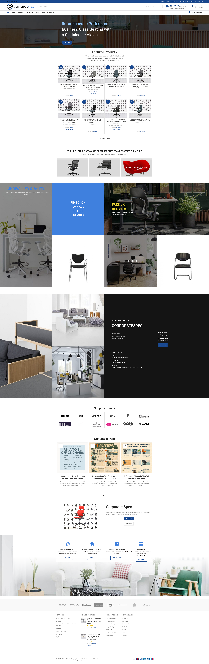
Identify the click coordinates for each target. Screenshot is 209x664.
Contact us (58, 628)
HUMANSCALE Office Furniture (140, 90)
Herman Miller (126, 624)
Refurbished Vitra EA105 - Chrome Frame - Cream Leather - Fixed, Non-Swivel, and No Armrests (94, 637)
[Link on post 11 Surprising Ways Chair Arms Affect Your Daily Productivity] (104, 458)
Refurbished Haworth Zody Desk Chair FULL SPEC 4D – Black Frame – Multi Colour (92, 120)
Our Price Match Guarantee (63, 618)
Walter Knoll (125, 627)
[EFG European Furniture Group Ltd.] (112, 416)
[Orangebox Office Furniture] (74, 605)
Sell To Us (58, 621)
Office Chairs (109, 629)
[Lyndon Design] (81, 424)
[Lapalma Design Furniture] (147, 605)
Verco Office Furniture (93, 89)
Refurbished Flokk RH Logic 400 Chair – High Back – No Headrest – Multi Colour (116, 86)
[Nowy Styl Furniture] (144, 424)
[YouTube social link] (14, 1)
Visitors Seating (110, 635)
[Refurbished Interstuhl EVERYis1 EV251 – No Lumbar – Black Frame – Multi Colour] (116, 108)
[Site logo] (20, 6)
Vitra (123, 632)
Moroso (124, 629)
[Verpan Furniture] (96, 416)
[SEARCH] (161, 6)
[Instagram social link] (12, 1)
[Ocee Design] (128, 424)
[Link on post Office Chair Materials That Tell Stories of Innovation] (136, 458)
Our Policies (59, 634)
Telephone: (115, 360)
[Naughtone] (98, 605)
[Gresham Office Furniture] (128, 416)
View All (124, 635)
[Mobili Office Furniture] (65, 424)
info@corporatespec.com (120, 357)
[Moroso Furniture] (111, 605)
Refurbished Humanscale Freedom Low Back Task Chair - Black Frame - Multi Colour (94, 621)
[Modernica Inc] (81, 416)
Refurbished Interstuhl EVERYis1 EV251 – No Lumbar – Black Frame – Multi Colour (116, 121)
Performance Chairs (111, 632)
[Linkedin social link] (19, 1)
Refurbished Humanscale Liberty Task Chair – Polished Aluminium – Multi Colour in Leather (140, 86)
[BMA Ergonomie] (112, 424)
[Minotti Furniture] (123, 605)
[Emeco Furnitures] (96, 424)
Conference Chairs (110, 621)
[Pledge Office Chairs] (62, 605)
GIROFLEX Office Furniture (140, 122)
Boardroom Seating (111, 618)
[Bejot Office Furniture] (65, 416)
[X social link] (9, 1)
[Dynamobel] (144, 416)
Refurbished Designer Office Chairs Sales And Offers (66, 624)
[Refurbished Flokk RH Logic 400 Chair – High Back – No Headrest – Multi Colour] (116, 74)
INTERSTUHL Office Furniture (116, 125)
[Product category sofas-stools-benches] (136, 167)
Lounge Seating (110, 627)
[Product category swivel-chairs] (72, 167)
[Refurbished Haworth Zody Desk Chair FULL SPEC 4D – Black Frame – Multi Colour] (93, 108)
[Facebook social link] (7, 1)
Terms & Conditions (61, 631)
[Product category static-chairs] (104, 167)
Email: (113, 355)
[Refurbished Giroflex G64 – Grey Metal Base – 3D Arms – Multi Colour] (140, 108)
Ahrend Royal (125, 618)
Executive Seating (110, 624)
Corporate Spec (117, 352)
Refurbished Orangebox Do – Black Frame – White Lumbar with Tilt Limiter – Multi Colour (69, 120)
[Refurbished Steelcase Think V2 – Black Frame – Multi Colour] (69, 74)
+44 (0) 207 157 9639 (118, 362)
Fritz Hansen (125, 621)
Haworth (93, 124)
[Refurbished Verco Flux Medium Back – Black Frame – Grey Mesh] (93, 74)
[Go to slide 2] (105, 495)
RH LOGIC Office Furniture (116, 90)
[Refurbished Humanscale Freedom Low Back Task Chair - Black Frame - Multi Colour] (83, 624)
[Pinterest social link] (17, 1)
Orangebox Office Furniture (69, 124)
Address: (114, 365)
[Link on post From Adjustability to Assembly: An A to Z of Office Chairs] (72, 458)
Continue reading (72, 488)
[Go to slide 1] (103, 495)
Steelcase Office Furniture (69, 88)
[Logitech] (135, 605)
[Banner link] (26, 235)
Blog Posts (58, 637)
